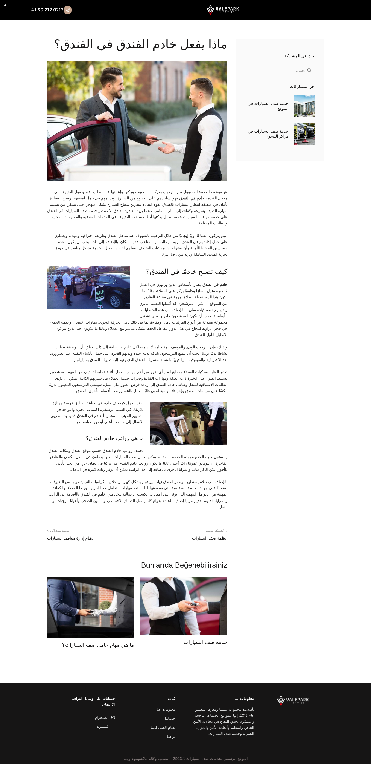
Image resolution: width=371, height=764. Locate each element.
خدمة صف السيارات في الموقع (268, 106)
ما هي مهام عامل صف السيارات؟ (98, 645)
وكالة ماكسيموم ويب (140, 758)
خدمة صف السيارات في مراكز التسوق (268, 133)
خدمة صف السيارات (205, 642)
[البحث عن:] (280, 70)
